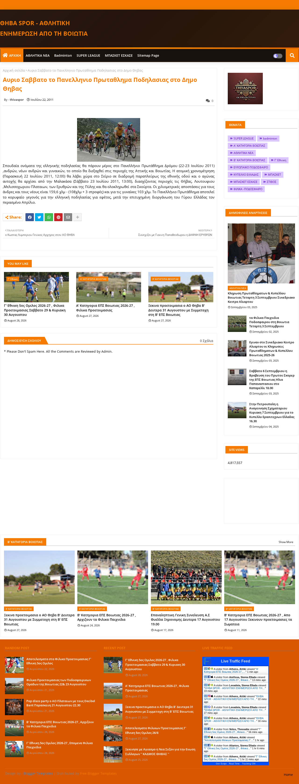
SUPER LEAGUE (88, 55)
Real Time (234, 763)
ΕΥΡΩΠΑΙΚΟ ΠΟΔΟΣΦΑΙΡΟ (251, 167)
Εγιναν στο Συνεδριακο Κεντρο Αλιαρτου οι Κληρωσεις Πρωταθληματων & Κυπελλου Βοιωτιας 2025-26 (271, 348)
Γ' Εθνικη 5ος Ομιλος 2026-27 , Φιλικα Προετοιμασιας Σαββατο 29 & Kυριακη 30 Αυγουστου (35, 310)
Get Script (221, 763)
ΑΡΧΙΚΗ (15, 55)
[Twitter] (39, 217)
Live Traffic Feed (235, 661)
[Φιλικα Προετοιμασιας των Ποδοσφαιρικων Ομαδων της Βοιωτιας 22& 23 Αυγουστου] (14, 686)
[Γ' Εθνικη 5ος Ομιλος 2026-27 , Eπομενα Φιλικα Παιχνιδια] (14, 749)
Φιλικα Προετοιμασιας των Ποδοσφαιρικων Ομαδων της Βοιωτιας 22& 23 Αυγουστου (58, 682)
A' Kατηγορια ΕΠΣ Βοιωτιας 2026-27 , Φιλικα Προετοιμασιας (105, 307)
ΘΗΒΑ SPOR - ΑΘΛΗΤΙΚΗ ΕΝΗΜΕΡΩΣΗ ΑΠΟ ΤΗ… (235, 688)
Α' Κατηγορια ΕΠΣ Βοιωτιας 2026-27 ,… (231, 670)
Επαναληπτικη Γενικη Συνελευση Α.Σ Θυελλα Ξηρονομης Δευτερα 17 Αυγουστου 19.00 (185, 619)
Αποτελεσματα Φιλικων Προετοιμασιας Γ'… (229, 740)
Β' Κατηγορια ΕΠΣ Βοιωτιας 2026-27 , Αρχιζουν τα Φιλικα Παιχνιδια (106, 617)
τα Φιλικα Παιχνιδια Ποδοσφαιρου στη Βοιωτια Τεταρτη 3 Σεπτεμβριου (269, 322)
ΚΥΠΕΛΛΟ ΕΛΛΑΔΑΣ (246, 175)
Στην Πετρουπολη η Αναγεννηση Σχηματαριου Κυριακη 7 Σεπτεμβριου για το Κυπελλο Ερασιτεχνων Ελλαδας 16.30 (271, 412)
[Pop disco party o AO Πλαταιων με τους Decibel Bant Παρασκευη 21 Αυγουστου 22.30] (14, 707)
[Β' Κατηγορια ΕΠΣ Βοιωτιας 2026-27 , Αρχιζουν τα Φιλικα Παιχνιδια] (14, 728)
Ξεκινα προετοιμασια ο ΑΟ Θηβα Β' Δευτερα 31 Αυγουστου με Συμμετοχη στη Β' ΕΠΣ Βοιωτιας (178, 310)
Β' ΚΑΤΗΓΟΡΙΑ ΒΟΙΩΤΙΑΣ (249, 160)
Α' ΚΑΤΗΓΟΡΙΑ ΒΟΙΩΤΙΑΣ (249, 146)
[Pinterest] (58, 217)
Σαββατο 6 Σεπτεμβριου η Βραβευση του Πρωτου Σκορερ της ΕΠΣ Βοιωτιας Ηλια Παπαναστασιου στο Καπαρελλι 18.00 (272, 379)
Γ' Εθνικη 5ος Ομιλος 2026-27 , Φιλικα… (227, 680)
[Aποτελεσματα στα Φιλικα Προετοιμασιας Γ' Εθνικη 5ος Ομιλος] (14, 665)
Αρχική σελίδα (14, 70)
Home (288, 774)
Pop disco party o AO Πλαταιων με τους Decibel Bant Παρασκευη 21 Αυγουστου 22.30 (60, 703)
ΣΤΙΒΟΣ (271, 182)
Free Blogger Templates (98, 773)
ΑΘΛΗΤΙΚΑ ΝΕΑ (38, 55)
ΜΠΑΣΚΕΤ (274, 175)
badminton (63, 55)
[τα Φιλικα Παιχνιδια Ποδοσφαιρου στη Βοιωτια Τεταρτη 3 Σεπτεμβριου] (237, 324)
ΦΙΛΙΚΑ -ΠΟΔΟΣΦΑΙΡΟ (248, 189)
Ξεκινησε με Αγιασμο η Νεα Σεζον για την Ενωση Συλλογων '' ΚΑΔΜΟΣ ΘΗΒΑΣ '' (160, 751)
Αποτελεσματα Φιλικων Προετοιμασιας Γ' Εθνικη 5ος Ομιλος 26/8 (155, 730)
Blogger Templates (38, 773)
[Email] (68, 217)
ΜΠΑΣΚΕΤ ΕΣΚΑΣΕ (119, 55)
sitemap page (148, 55)
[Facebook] (29, 217)
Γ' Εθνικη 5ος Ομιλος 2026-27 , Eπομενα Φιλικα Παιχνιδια (59, 745)
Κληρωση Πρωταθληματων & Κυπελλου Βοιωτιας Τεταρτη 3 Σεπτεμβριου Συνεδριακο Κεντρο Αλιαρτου (261, 297)
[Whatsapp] (49, 217)
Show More (286, 542)
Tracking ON (248, 763)
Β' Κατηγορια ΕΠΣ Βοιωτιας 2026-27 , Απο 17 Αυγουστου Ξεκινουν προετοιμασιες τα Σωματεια (258, 619)
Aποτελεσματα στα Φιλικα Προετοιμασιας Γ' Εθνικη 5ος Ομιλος (58, 661)
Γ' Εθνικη (280, 160)
